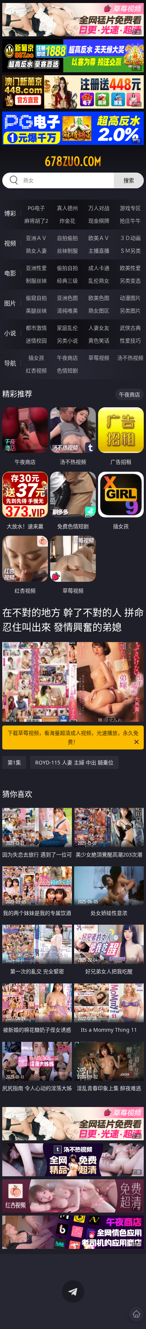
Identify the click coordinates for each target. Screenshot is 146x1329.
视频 (10, 243)
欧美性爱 (130, 267)
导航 (10, 363)
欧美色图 (98, 297)
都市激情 (36, 327)
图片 (10, 303)
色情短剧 (67, 370)
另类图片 (130, 310)
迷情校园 (36, 340)
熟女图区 (98, 310)
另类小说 (67, 340)
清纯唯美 (67, 310)
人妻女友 (98, 327)
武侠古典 (130, 327)
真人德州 (67, 208)
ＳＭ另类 (130, 250)
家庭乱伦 (67, 327)
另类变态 (130, 280)
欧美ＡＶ (98, 237)
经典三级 (67, 280)
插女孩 (36, 357)
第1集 (14, 762)
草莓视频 (98, 357)
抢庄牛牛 (130, 220)
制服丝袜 (36, 280)
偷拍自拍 (67, 267)
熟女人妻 (36, 250)
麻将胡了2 (36, 220)
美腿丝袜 (36, 310)
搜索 (129, 180)
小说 (10, 333)
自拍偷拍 (67, 237)
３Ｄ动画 (130, 237)
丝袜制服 (67, 250)
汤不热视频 (130, 357)
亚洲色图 (67, 297)
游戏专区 (130, 208)
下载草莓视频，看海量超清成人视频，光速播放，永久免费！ (73, 737)
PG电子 (36, 208)
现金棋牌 (98, 220)
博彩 (10, 213)
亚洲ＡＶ (36, 237)
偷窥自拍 (36, 297)
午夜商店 (67, 357)
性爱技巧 (130, 340)
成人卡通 (98, 267)
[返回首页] (136, 1314)
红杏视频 (36, 370)
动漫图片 (130, 297)
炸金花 (67, 220)
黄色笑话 (98, 340)
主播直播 (98, 250)
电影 (10, 273)
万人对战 (98, 208)
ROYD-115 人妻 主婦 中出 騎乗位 (74, 762)
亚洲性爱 (36, 267)
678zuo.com (73, 161)
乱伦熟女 (98, 280)
